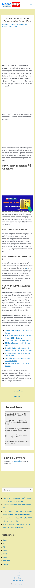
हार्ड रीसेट (5, 564)
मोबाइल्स (5, 557)
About (18, 573)
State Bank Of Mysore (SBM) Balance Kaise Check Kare (17, 415)
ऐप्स (4, 543)
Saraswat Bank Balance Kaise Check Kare (17, 442)
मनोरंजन (5, 550)
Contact (18, 575)
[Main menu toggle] (31, 4)
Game (5, 540)
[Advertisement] (17, 47)
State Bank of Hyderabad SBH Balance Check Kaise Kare (17, 429)
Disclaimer (18, 578)
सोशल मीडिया (6, 561)
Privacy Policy (18, 580)
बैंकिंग (4, 547)
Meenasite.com (18, 584)
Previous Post (18, 391)
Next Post (17, 396)
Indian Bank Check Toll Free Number (18, 340)
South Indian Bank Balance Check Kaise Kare (16, 436)
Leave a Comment (9, 24)
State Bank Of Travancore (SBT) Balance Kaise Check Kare (16, 422)
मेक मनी (5, 554)
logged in (17, 461)
